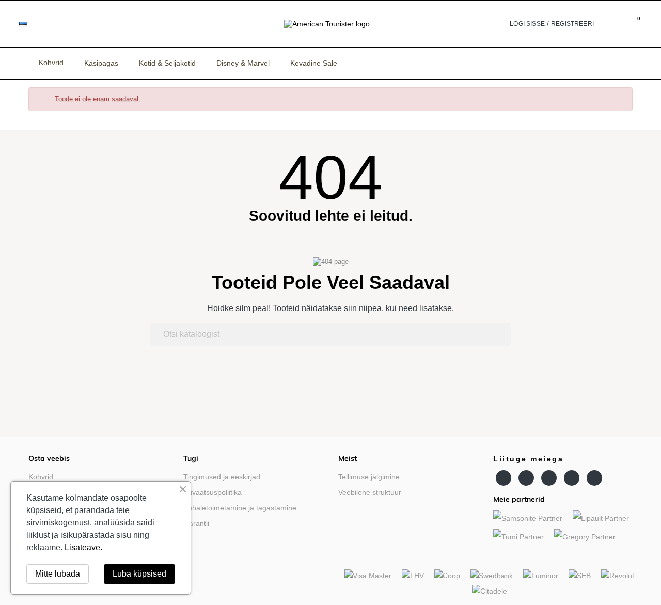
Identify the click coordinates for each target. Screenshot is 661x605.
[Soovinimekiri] (604, 24)
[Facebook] (503, 478)
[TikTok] (594, 478)
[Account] (502, 24)
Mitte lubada (57, 573)
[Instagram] (549, 478)
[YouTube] (526, 478)
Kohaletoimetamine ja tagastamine (239, 508)
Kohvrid (40, 477)
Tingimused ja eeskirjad (221, 477)
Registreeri (572, 23)
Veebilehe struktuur (369, 492)
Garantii (196, 523)
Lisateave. (83, 547)
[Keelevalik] (31, 24)
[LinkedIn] (571, 478)
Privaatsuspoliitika (212, 492)
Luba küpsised (139, 573)
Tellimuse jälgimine (369, 477)
